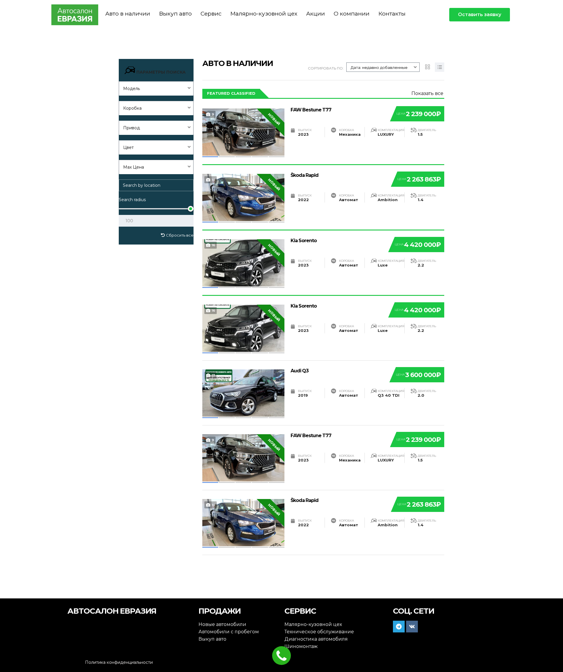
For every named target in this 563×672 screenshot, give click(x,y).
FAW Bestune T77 (311, 110)
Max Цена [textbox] (133, 167)
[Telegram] (399, 626)
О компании (351, 13)
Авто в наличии (127, 13)
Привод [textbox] (131, 127)
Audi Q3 (299, 371)
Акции (315, 13)
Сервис (211, 13)
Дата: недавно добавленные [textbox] (379, 67)
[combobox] (156, 88)
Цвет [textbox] (128, 147)
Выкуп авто (175, 13)
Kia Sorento (304, 240)
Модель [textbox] (131, 88)
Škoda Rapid (304, 175)
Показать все (427, 93)
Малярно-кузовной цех (263, 13)
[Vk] (412, 626)
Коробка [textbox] (132, 108)
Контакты (392, 13)
